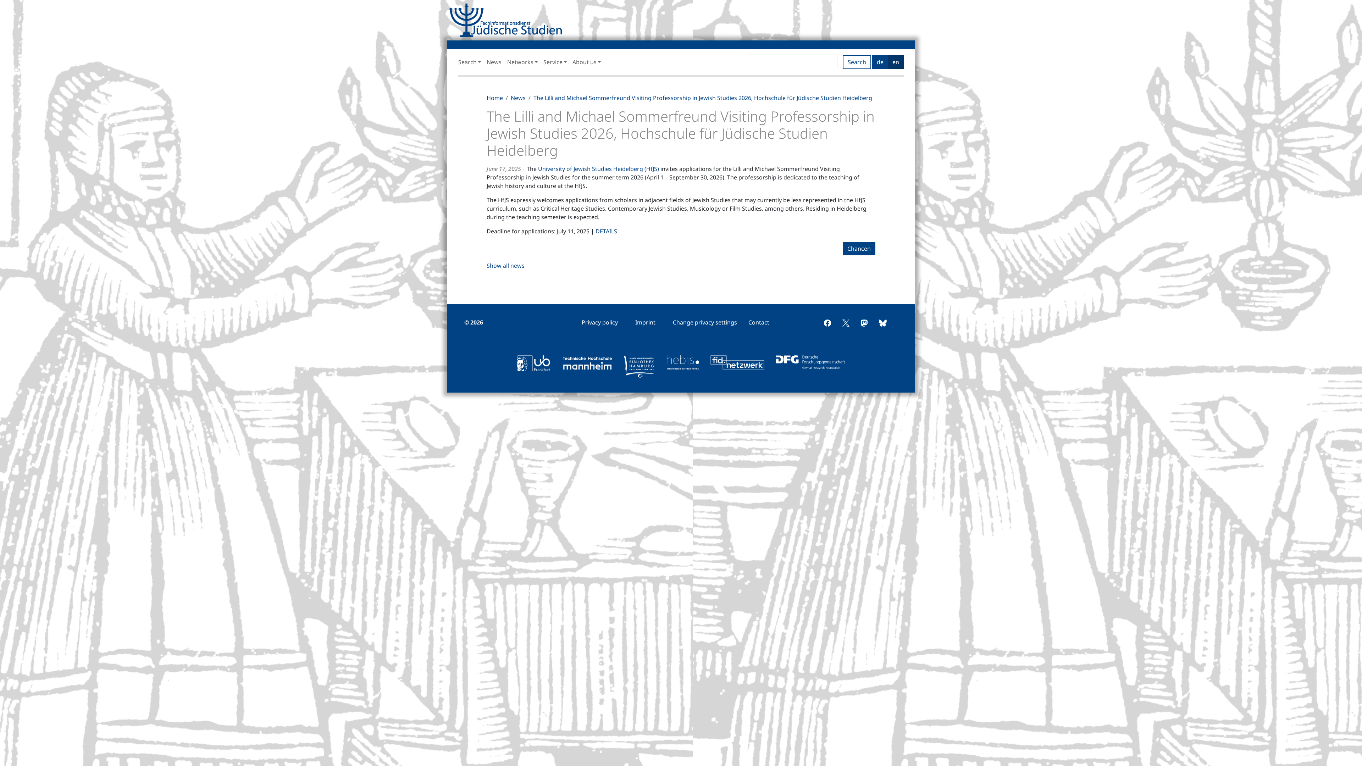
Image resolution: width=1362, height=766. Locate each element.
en (895, 62)
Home (495, 98)
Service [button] (553, 62)
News (494, 62)
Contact (758, 322)
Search (857, 62)
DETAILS (606, 231)
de (880, 62)
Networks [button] (520, 62)
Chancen (859, 248)
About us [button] (584, 62)
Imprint (645, 322)
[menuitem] (600, 322)
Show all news (506, 266)
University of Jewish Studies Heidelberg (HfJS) (598, 169)
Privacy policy (600, 322)
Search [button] (467, 62)
